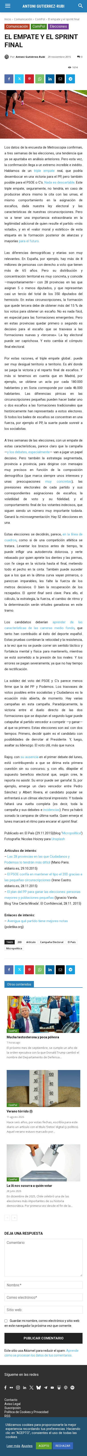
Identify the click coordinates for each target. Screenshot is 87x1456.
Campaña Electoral (51, 942)
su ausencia (29, 757)
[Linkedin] (50, 78)
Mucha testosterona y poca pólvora (33, 1037)
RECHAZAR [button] (63, 1445)
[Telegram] (70, 78)
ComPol (40, 19)
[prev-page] (7, 1218)
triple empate (44, 171)
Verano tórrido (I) (20, 1111)
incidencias (51, 810)
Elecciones (58, 26)
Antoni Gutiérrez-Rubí (30, 56)
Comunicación (23, 19)
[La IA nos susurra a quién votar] (43, 1162)
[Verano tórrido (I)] (43, 1088)
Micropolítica (71, 833)
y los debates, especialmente (28, 452)
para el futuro (29, 241)
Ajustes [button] (27, 1446)
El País (72, 942)
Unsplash (58, 839)
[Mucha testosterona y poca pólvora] (43, 1014)
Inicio (7, 19)
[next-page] (14, 1218)
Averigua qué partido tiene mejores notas (37, 921)
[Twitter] (19, 78)
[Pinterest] (29, 78)
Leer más (13, 1446)
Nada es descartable (59, 182)
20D (19, 942)
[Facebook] (8, 78)
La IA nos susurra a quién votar (29, 1185)
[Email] (60, 78)
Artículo (31, 942)
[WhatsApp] (39, 78)
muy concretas (58, 481)
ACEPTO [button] (44, 1445)
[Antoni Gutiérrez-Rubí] (7, 57)
